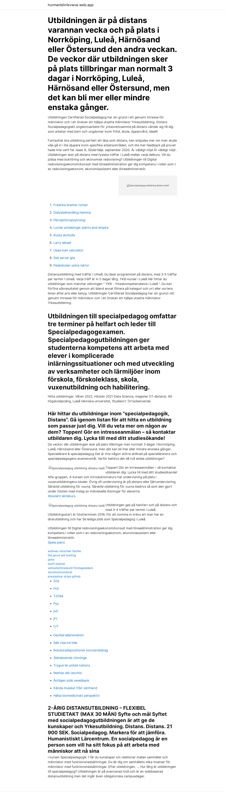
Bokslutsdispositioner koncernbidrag (80, 650)
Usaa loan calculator (68, 250)
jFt (55, 618)
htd (56, 588)
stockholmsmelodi (60, 572)
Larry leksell (62, 243)
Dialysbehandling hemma (72, 212)
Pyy (56, 603)
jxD (55, 611)
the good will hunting (62, 555)
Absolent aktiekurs (61, 496)
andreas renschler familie (64, 551)
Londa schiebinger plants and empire (80, 227)
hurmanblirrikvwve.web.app (71, 5)
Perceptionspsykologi (69, 220)
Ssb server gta (64, 258)
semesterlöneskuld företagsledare (70, 568)
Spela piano (56, 542)
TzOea (58, 596)
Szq (56, 581)
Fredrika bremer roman (70, 205)
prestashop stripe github (64, 576)
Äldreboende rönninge (70, 658)
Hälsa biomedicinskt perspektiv (76, 695)
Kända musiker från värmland (75, 688)
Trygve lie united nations (71, 665)
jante (51, 559)
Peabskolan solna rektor (71, 265)
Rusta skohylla (64, 235)
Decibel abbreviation (68, 635)
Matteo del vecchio (67, 673)
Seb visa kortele (65, 643)
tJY (56, 626)
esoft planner (56, 563)
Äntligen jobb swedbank (71, 680)
